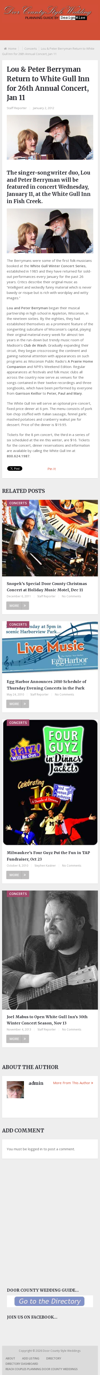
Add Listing (30, 1358)
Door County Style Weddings (62, 1351)
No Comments (71, 596)
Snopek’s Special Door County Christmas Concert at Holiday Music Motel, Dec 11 (47, 586)
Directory (53, 1358)
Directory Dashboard (22, 1364)
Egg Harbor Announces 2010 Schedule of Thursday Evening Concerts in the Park (46, 684)
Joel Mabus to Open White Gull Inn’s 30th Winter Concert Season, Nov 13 (47, 1019)
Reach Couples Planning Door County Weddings (42, 1369)
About (10, 1358)
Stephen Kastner (45, 866)
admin (36, 1083)
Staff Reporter (17, 108)
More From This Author (71, 1082)
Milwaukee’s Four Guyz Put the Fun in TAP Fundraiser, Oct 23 (48, 855)
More (14, 605)
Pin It (51, 468)
